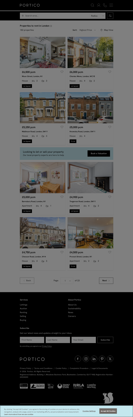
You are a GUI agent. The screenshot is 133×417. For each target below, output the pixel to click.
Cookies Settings (89, 411)
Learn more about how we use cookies (18, 414)
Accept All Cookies (108, 411)
